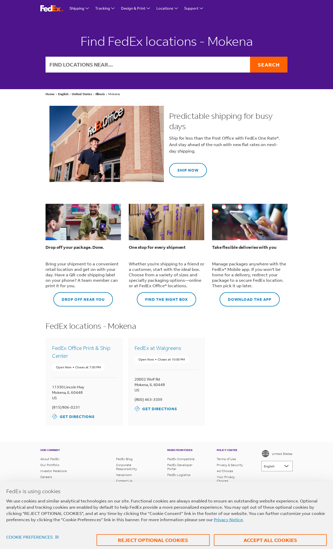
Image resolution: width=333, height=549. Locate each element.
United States (282, 454)
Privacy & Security (230, 465)
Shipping (76, 8)
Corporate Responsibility (126, 467)
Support (191, 8)
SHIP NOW (183, 168)
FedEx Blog (124, 459)
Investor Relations (53, 471)
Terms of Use (226, 459)
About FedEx (49, 459)
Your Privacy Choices (226, 479)
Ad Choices (225, 471)
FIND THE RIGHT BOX (162, 297)
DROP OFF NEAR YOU (79, 297)
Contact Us (124, 481)
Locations (164, 8)
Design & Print (133, 8)
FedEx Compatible (181, 459)
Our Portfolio (49, 465)
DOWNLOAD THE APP (245, 297)
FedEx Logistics (178, 475)
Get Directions (73, 416)
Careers (46, 477)
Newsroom (124, 475)
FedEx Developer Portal (180, 467)
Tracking (102, 8)
